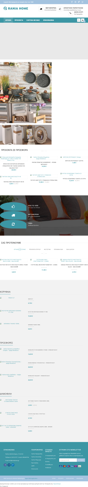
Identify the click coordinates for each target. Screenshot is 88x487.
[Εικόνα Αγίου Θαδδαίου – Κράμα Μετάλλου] (13, 375)
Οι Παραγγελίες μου (50, 458)
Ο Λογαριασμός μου (50, 455)
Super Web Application (31, 478)
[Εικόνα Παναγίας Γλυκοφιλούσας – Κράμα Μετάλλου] (13, 362)
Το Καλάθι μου (49, 464)
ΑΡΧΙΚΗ (8, 20)
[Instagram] (9, 464)
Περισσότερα (57, 484)
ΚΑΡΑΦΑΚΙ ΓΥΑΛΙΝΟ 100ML (34, 324)
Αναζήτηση (48, 467)
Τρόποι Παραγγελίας (36, 454)
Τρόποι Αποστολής (36, 457)
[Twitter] (12, 464)
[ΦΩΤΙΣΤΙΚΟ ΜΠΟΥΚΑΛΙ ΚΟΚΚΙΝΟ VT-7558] (13, 311)
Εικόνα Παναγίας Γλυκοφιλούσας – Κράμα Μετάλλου (41, 362)
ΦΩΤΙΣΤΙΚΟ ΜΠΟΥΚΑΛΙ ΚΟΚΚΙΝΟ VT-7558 (37, 311)
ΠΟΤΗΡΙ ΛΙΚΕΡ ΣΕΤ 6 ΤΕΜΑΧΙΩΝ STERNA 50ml (44, 180)
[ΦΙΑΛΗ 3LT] (13, 298)
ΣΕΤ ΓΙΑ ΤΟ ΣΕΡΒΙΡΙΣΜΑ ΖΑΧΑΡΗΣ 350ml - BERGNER (40, 426)
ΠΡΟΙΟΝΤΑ (19, 20)
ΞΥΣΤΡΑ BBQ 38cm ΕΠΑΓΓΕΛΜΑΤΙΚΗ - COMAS (18, 265)
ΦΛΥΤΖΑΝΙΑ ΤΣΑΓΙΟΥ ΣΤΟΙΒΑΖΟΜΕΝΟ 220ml (38, 401)
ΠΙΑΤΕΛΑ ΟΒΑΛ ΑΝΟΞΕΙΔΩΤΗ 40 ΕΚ (14, 182)
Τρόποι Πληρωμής (36, 460)
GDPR (32, 466)
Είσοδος (47, 461)
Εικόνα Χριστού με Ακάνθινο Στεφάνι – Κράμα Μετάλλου (42, 350)
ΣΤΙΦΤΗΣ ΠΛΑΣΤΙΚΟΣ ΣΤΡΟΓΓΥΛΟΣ (36, 413)
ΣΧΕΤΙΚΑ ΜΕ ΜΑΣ (33, 20)
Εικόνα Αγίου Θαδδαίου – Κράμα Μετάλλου (39, 375)
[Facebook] (5, 464)
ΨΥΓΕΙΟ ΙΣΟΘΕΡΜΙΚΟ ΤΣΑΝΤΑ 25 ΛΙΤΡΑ (74, 178)
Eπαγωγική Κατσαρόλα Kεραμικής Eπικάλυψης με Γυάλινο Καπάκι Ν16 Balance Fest (14, 166)
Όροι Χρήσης (34, 463)
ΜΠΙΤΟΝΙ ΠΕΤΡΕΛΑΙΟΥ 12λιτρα (74, 161)
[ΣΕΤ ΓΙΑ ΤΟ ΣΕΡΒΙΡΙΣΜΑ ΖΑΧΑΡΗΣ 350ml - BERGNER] (13, 426)
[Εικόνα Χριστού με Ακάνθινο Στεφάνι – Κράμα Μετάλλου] (13, 349)
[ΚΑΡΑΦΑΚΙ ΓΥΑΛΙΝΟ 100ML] (13, 323)
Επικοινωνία (48, 20)
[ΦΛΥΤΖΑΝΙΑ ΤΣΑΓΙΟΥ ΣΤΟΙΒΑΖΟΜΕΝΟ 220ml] (13, 400)
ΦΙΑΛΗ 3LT (30, 299)
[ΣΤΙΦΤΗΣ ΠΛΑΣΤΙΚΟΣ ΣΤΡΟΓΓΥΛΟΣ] (13, 413)
